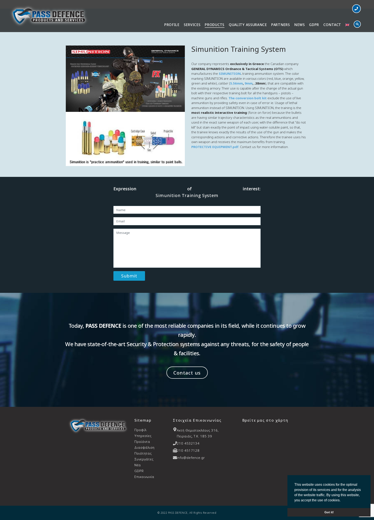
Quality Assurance (248, 24)
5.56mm (236, 83)
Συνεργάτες (143, 459)
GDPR (314, 24)
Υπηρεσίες (143, 436)
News (299, 24)
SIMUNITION (230, 73)
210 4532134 (188, 443)
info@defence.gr (191, 457)
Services (192, 24)
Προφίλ (140, 430)
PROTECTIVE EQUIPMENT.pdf (215, 147)
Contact (332, 24)
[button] (356, 8)
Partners (280, 24)
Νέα (137, 465)
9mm (249, 83)
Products (214, 24)
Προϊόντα (142, 441)
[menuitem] (347, 25)
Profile (171, 24)
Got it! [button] (329, 512)
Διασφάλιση (144, 450)
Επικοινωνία (144, 476)
